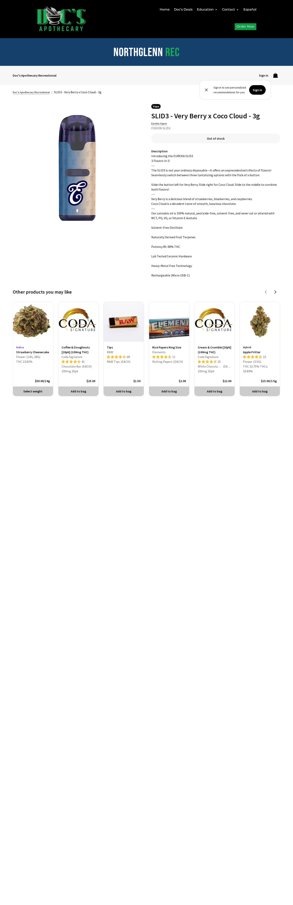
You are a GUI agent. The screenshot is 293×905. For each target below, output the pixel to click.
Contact (228, 9)
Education (205, 9)
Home (165, 9)
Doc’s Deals (183, 9)
